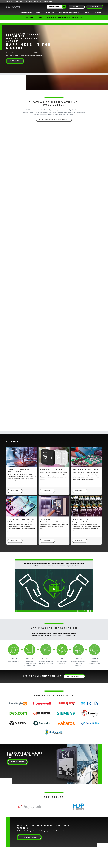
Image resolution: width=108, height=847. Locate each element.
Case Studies (48, 1)
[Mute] (81, 611)
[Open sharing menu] (88, 611)
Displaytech (9, 1)
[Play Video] (16, 611)
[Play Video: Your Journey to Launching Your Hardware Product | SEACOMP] (54, 589)
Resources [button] (98, 12)
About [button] (87, 12)
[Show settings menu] (84, 611)
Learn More (14, 491)
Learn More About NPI (73, 676)
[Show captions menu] (78, 611)
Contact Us (76, 6)
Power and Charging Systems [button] (69, 12)
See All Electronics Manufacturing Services (53, 119)
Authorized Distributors (33, 1)
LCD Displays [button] (49, 12)
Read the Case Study (17, 762)
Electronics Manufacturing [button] (30, 12)
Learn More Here (76, 17)
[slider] (49, 611)
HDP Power (19, 1)
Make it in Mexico (15, 61)
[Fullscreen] (91, 611)
